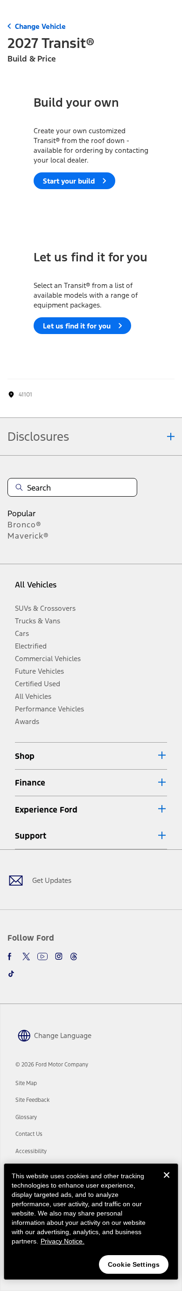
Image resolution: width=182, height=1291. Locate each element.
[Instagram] (59, 956)
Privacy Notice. (62, 1241)
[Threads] (73, 956)
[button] (91, 756)
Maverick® (28, 536)
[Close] (166, 1182)
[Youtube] (42, 956)
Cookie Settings (134, 1264)
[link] (26, 1083)
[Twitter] (26, 956)
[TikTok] (11, 973)
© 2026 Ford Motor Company (51, 1064)
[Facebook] (11, 956)
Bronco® (24, 524)
